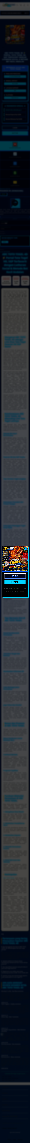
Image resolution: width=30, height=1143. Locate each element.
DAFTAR (14, 582)
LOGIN (15, 576)
